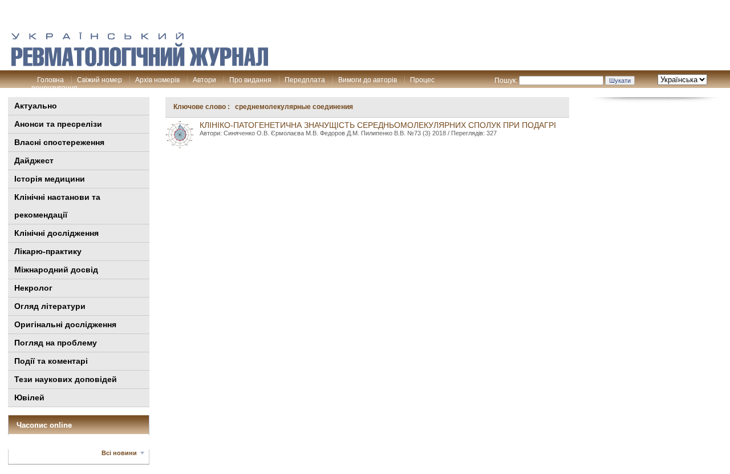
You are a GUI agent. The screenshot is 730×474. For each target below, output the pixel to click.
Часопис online (44, 425)
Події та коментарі (51, 360)
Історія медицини (49, 178)
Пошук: (505, 81)
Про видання (250, 80)
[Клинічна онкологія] (139, 63)
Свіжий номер (99, 80)
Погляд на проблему (55, 342)
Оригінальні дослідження (65, 324)
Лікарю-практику (48, 251)
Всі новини (119, 452)
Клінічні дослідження (56, 233)
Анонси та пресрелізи (58, 123)
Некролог (33, 287)
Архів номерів (157, 80)
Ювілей (29, 397)
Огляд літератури (50, 306)
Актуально (35, 105)
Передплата (305, 80)
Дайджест (34, 160)
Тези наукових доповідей (65, 379)
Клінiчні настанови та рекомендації (57, 205)
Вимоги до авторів (367, 80)
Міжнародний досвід (56, 269)
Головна (50, 80)
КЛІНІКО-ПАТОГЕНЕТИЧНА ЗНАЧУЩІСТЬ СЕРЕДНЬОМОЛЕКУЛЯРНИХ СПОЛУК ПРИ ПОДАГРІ (378, 125)
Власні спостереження (59, 142)
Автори (204, 80)
